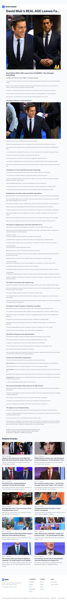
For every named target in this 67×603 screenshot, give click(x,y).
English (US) (53, 598)
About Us (42, 582)
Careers (41, 586)
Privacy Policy (54, 582)
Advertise (42, 589)
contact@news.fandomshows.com (9, 586)
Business (31, 584)
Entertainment (32, 589)
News (30, 586)
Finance (30, 591)
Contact (41, 584)
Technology (31, 582)
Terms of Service (54, 584)
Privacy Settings (61, 598)
